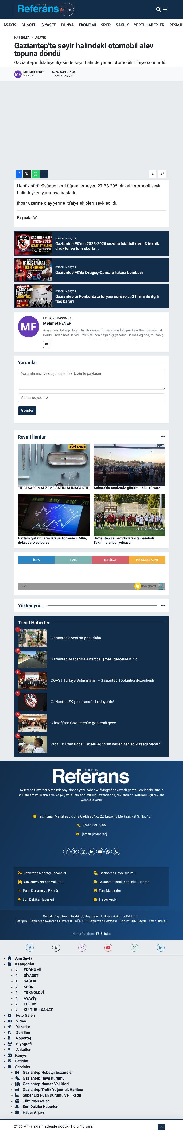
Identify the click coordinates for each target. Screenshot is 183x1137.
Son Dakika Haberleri (38, 899)
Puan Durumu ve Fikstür (40, 891)
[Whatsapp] (108, 851)
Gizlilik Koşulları (55, 916)
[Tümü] (163, 436)
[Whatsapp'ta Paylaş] (36, 174)
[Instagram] (83, 851)
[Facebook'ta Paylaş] (19, 174)
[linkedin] (161, 948)
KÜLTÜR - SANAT (38, 1009)
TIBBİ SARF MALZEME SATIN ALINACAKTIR (53, 488)
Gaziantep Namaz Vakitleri (43, 882)
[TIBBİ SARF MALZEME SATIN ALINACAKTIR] (54, 464)
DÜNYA (67, 25)
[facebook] (30, 948)
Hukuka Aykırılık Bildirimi (119, 916)
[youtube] (108, 948)
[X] (75, 851)
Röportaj (23, 1038)
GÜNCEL (28, 25)
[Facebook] (67, 851)
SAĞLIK (122, 25)
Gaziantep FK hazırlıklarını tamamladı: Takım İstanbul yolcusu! (124, 540)
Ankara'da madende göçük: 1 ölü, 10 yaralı (128, 488)
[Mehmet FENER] (28, 326)
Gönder (27, 410)
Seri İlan (22, 1032)
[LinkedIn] (91, 851)
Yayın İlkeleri (158, 921)
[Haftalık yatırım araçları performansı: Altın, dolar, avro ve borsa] (54, 514)
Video (20, 1021)
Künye (20, 1055)
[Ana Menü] (165, 9)
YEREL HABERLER (149, 25)
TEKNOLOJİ (33, 992)
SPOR (106, 25)
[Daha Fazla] (44, 174)
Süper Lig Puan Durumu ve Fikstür (52, 1095)
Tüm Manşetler (110, 891)
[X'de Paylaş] (27, 174)
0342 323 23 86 (94, 825)
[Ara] (158, 9)
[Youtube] (100, 851)
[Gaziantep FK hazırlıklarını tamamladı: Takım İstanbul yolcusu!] (129, 514)
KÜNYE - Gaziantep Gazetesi (96, 921)
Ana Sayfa (23, 958)
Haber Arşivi (108, 899)
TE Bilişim (103, 934)
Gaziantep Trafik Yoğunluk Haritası (124, 882)
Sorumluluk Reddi (133, 921)
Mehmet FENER (57, 323)
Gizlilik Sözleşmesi (84, 916)
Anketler (23, 1049)
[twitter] (56, 948)
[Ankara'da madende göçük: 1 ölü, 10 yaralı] (129, 464)
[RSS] (116, 851)
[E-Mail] (46, 344)
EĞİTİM (30, 1004)
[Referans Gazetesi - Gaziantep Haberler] (44, 9)
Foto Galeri (25, 1015)
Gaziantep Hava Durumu (117, 873)
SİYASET (48, 25)
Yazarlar (22, 1026)
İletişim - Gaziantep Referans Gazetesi (44, 921)
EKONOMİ (87, 25)
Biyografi (23, 1044)
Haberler (22, 37)
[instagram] (82, 948)
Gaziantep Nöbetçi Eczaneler (44, 873)
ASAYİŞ (9, 25)
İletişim (21, 1061)
